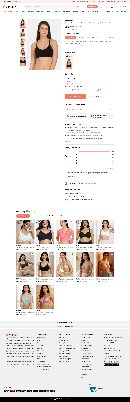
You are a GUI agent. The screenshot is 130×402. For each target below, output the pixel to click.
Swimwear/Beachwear (44, 367)
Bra (22, 16)
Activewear (40, 345)
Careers (83, 372)
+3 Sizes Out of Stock (72, 84)
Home (17, 16)
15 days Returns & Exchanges (101, 116)
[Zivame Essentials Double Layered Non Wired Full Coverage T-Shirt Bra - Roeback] (105, 264)
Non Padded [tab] (70, 37)
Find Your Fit (103, 90)
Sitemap (84, 375)
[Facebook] (105, 361)
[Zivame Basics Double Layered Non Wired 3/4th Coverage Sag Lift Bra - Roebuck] (85, 264)
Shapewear (40, 351)
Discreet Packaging (65, 353)
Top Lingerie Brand (43, 369)
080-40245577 (112, 351)
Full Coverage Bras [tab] (64, 216)
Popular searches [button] (64, 327)
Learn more (69, 46)
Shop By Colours (86, 353)
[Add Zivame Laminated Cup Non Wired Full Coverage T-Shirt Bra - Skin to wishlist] (72, 254)
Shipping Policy (64, 340)
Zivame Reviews (86, 367)
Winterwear (40, 353)
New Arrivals (41, 337)
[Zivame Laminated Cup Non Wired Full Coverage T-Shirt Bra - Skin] (65, 264)
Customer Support (65, 359)
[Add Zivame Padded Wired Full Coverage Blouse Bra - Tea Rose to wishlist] (72, 221)
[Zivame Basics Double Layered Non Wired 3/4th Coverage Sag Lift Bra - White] (105, 232)
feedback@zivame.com (114, 356)
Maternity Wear (42, 356)
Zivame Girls (41, 361)
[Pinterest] (111, 361)
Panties (39, 348)
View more (69, 141)
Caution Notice (64, 361)
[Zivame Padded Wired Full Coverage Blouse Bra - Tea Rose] (65, 232)
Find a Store (85, 380)
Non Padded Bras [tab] (37, 216)
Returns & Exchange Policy (67, 348)
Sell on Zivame (111, 1)
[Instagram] (109, 361)
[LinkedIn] (119, 361)
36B (74, 78)
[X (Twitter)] (107, 361)
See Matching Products (83, 46)
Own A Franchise (86, 364)
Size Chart (78, 90)
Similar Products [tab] (23, 216)
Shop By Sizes (85, 351)
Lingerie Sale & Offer (43, 364)
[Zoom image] (44, 44)
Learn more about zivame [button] (64, 323)
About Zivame (85, 337)
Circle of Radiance (87, 369)
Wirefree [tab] (80, 37)
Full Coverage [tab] (91, 37)
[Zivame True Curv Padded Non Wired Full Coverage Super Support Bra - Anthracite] (85, 232)
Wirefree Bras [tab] (51, 216)
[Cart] (112, 7)
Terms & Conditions (65, 345)
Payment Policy (64, 356)
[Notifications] (102, 7)
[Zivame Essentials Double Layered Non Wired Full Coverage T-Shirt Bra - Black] (25, 264)
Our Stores (101, 1)
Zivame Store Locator (88, 356)
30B (68, 78)
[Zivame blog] (114, 361)
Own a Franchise (121, 1)
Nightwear (40, 343)
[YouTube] (116, 361)
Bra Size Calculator (87, 345)
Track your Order (64, 351)
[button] (77, 7)
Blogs (73, 1)
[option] (23, 23)
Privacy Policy (63, 343)
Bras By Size (85, 348)
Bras (38, 340)
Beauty (39, 359)
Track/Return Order (82, 1)
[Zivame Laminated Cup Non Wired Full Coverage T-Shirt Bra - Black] (45, 264)
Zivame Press (85, 359)
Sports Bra (28, 16)
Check (111, 109)
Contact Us (93, 1)
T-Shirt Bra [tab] (102, 37)
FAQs (83, 377)
